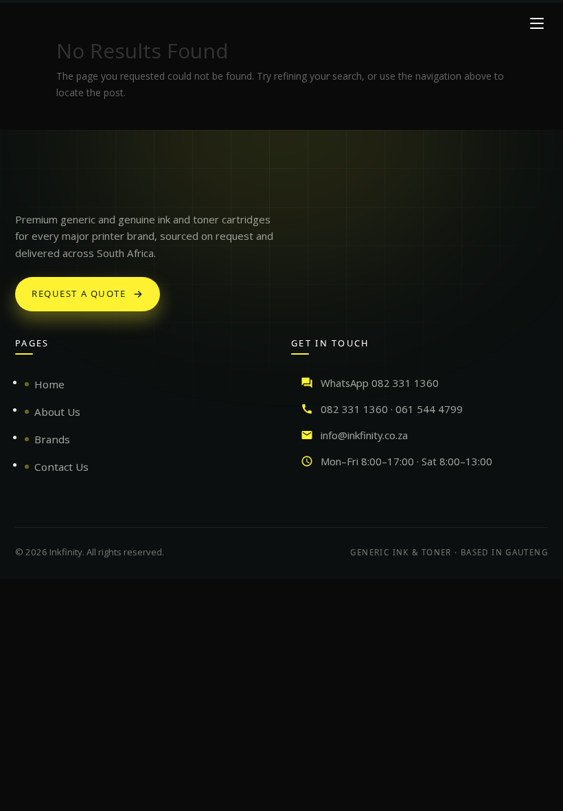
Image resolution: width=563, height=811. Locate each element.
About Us (57, 412)
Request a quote (79, 293)
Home (49, 384)
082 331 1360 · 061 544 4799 (392, 409)
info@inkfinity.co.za (364, 435)
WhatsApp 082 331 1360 (380, 383)
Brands (52, 439)
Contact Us (61, 467)
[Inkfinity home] (29, 185)
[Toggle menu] (537, 23)
